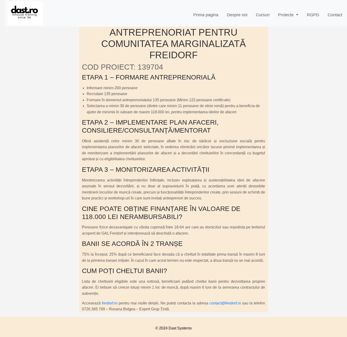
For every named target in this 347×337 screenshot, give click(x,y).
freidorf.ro (110, 303)
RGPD (313, 15)
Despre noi (237, 15)
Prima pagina (205, 15)
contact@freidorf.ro (225, 303)
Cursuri (263, 15)
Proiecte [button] (286, 15)
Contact (335, 15)
